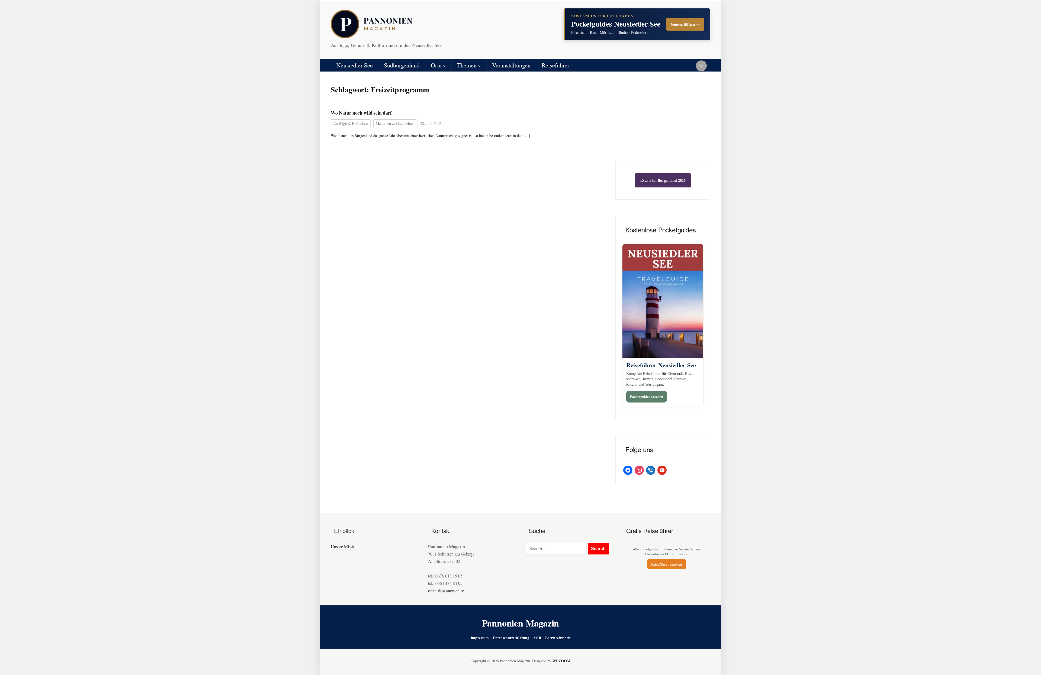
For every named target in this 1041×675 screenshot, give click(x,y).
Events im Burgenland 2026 (663, 180)
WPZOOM (561, 661)
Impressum (480, 638)
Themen (467, 65)
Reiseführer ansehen (666, 564)
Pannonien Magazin (520, 623)
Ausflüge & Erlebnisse (350, 123)
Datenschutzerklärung (511, 638)
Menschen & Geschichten (395, 123)
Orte (436, 65)
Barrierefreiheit (558, 638)
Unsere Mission (344, 546)
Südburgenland (402, 65)
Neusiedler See (354, 65)
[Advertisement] (662, 120)
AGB (537, 638)
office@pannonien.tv (446, 590)
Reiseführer (555, 65)
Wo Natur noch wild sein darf (361, 113)
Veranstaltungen (511, 65)
